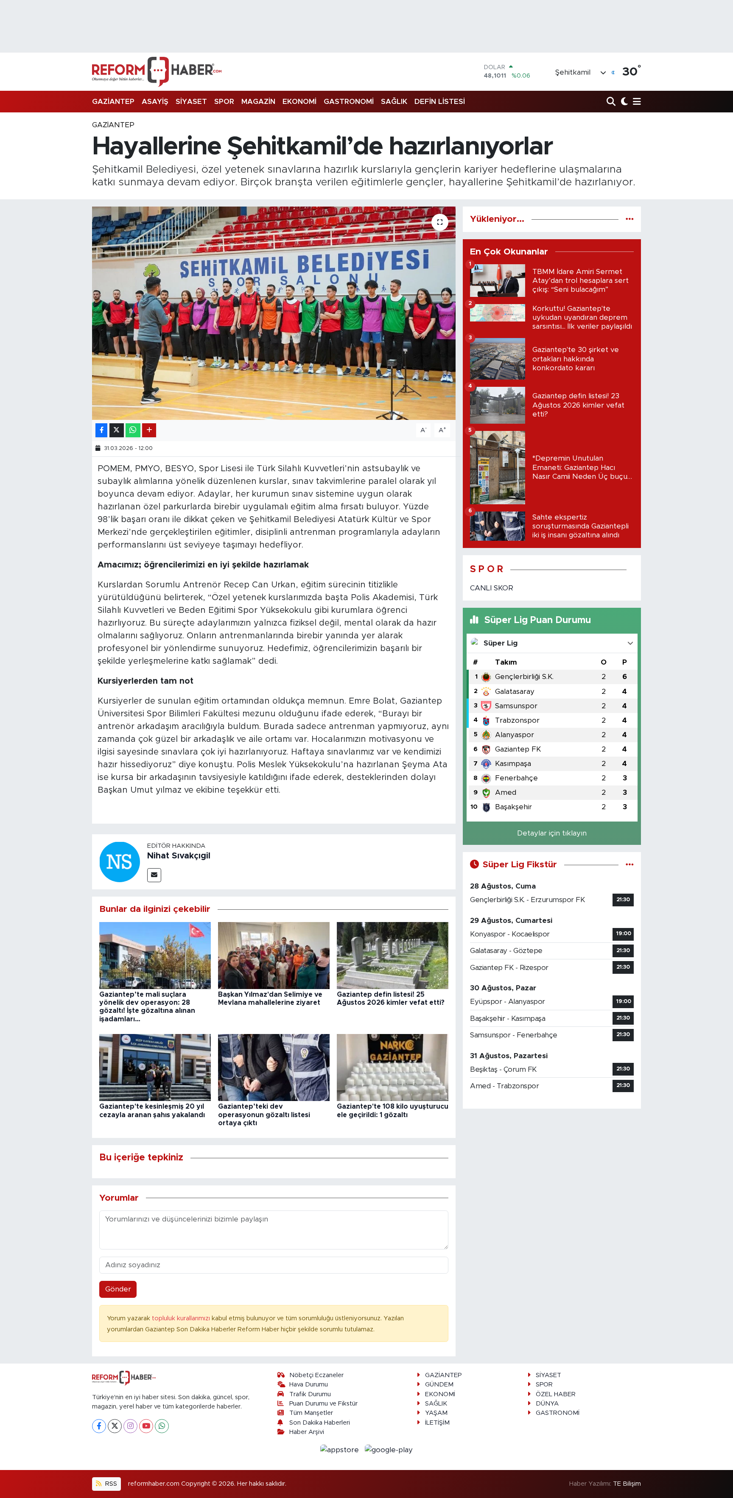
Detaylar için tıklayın (552, 833)
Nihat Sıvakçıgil (178, 856)
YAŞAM (436, 1413)
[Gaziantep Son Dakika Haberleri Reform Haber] (156, 71)
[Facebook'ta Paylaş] (101, 430)
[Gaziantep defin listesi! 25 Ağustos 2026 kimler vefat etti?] (392, 955)
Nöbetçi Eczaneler (316, 1375)
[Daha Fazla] (149, 430)
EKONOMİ (299, 101)
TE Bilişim (627, 1484)
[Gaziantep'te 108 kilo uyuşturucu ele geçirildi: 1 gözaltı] (392, 1067)
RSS (110, 1484)
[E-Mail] (154, 875)
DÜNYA (547, 1403)
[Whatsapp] (162, 1426)
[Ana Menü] (635, 102)
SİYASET (191, 101)
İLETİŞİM (437, 1423)
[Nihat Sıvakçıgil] (119, 861)
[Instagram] (130, 1426)
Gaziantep (113, 125)
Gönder (118, 1289)
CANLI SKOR (491, 588)
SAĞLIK (394, 101)
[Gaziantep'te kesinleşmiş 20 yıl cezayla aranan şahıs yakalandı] (155, 1067)
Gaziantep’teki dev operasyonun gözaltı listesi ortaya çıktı (264, 1114)
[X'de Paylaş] (116, 430)
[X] (115, 1426)
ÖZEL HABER (556, 1394)
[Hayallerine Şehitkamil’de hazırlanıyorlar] (274, 313)
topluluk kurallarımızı (182, 1318)
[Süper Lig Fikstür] (630, 864)
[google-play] (389, 1449)
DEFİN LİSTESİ (439, 101)
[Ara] (612, 102)
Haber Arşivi (306, 1432)
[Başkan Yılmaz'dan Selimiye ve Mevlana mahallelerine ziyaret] (274, 955)
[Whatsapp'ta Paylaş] (133, 430)
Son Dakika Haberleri (319, 1423)
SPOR (224, 101)
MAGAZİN (258, 101)
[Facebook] (99, 1426)
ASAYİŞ (155, 101)
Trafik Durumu (310, 1394)
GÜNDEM (439, 1384)
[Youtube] (146, 1426)
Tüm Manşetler (311, 1413)
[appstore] (341, 1449)
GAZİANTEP (113, 101)
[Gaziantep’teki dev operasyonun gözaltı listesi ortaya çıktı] (274, 1067)
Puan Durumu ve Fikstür (323, 1403)
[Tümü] (630, 219)
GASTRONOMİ (349, 101)
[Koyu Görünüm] (623, 102)
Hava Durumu (308, 1384)
